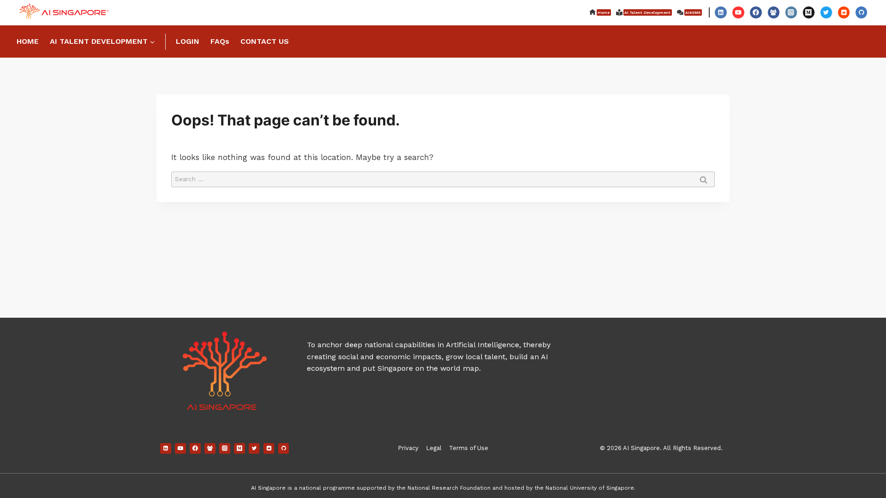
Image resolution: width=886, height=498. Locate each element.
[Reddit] (844, 12)
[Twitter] (826, 12)
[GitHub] (861, 12)
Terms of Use (468, 448)
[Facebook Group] (773, 12)
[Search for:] (443, 178)
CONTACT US (264, 41)
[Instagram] (791, 12)
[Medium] (808, 12)
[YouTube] (738, 12)
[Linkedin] (720, 12)
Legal (434, 448)
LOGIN (187, 41)
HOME (28, 41)
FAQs (219, 41)
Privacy (408, 448)
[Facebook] (755, 12)
